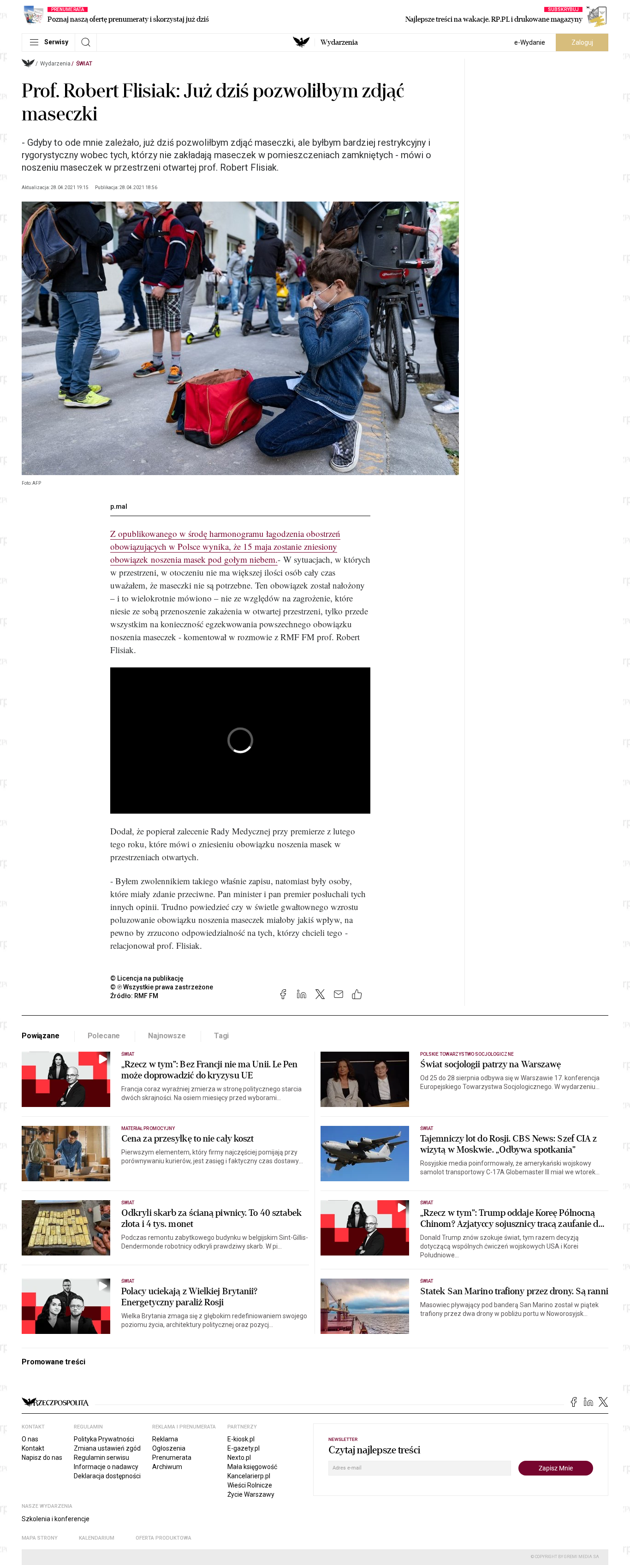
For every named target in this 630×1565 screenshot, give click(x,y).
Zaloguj (582, 42)
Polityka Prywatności (104, 1439)
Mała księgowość (252, 1466)
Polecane (104, 1035)
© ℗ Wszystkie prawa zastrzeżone (161, 987)
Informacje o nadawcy (106, 1466)
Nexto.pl (239, 1457)
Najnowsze (167, 1035)
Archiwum (167, 1466)
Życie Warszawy (250, 1494)
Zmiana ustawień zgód (107, 1448)
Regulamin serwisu (101, 1457)
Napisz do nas (42, 1457)
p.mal (118, 506)
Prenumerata (171, 1457)
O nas (30, 1439)
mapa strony (40, 1538)
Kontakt (33, 1448)
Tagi (221, 1035)
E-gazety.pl (243, 1448)
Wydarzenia (339, 42)
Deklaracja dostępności (107, 1476)
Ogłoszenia (168, 1448)
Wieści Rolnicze (249, 1485)
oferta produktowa (163, 1538)
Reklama (165, 1439)
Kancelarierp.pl (248, 1476)
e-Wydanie (529, 42)
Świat (84, 63)
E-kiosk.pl (241, 1439)
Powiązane (40, 1035)
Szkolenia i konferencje (55, 1519)
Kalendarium (96, 1538)
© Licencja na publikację (147, 978)
